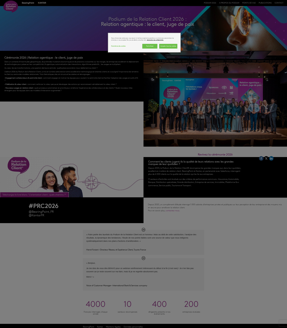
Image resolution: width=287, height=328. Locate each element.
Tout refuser (150, 46)
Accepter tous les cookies (168, 46)
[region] (144, 42)
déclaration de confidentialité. (155, 40)
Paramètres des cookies (118, 46)
